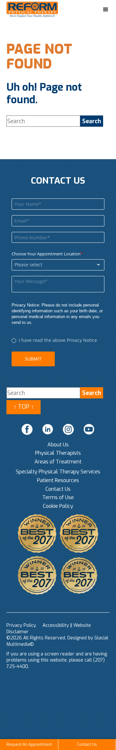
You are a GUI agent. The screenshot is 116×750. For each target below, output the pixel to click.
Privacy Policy (21, 625)
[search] (91, 121)
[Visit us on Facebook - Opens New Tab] (27, 429)
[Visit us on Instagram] (68, 429)
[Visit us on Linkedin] (47, 429)
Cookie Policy (58, 506)
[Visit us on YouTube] (88, 429)
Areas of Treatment (58, 461)
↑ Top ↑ (24, 407)
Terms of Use (58, 497)
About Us (58, 444)
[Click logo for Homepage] (38, 10)
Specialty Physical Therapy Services (58, 471)
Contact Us (58, 489)
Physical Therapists (58, 453)
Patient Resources (58, 480)
